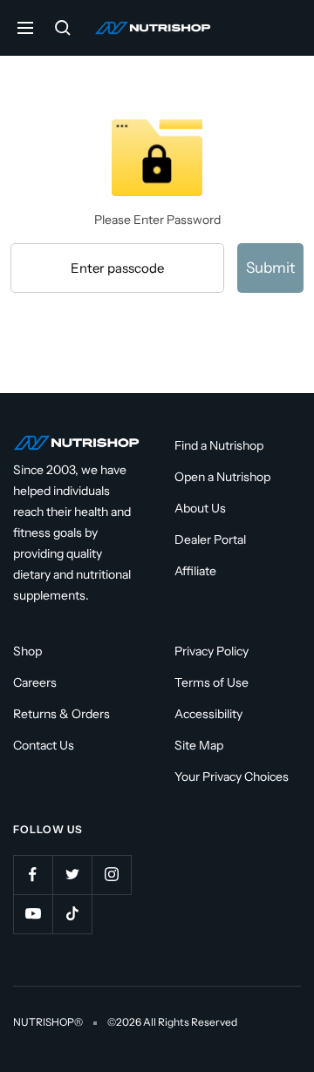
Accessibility (208, 714)
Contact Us (43, 745)
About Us (200, 508)
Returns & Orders (61, 714)
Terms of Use (211, 682)
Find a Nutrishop (218, 445)
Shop (27, 651)
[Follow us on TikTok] (72, 913)
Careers (35, 682)
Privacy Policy (211, 651)
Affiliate (195, 571)
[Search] (63, 28)
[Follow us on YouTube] (32, 913)
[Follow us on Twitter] (72, 874)
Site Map (198, 745)
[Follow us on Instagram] (111, 874)
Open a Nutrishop (222, 477)
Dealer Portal (210, 539)
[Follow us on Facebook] (32, 874)
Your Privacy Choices (231, 776)
